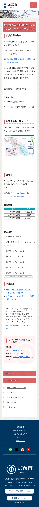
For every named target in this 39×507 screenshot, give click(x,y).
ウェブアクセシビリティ (20, 434)
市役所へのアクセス (19, 498)
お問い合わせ (20, 441)
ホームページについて (20, 430)
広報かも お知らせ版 (15, 397)
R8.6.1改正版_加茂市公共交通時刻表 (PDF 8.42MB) (21, 60)
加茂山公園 (11, 402)
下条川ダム (11, 407)
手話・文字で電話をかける (19, 491)
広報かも (10, 392)
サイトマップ (20, 437)
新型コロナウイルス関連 (16, 388)
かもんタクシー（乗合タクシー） (19, 290)
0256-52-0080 (17, 350)
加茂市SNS (20, 427)
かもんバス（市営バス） (15, 293)
